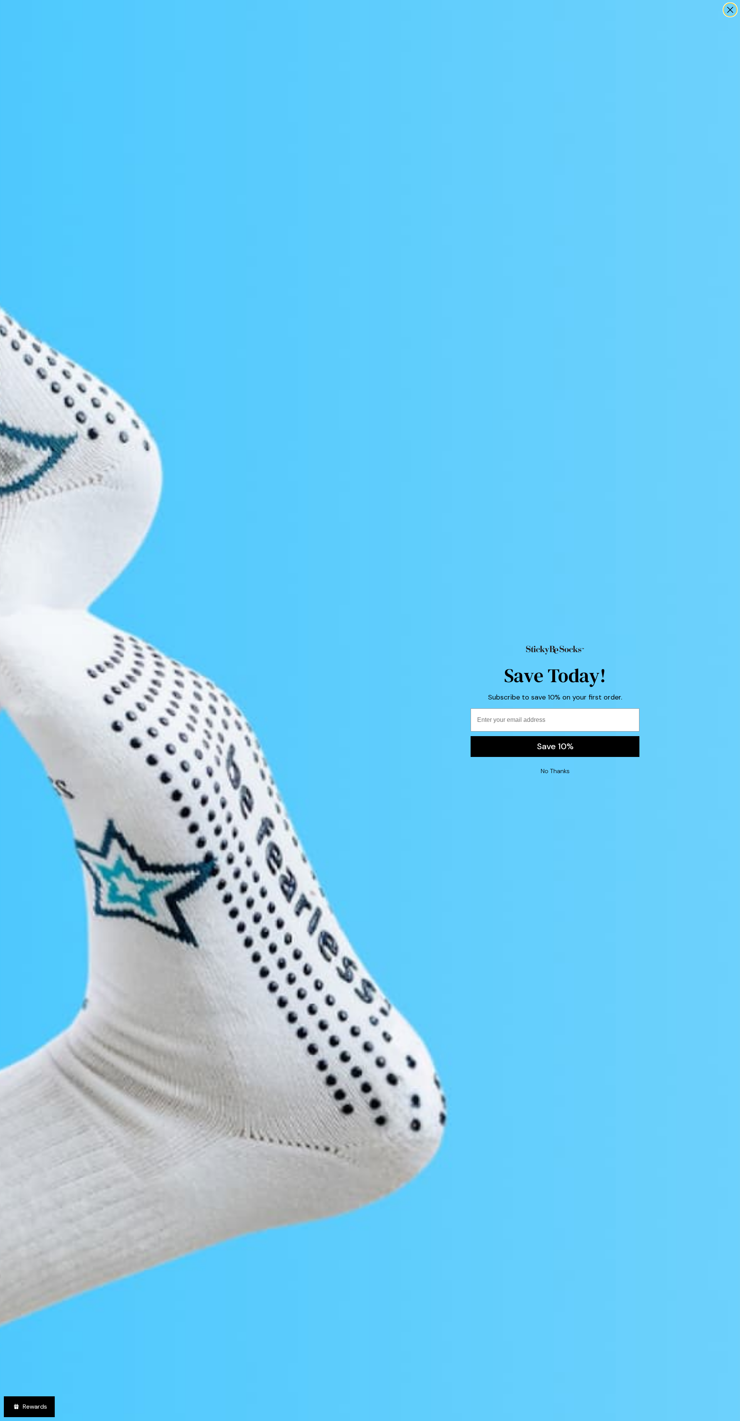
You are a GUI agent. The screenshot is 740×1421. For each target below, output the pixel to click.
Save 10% (555, 746)
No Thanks (555, 771)
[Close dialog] (730, 10)
